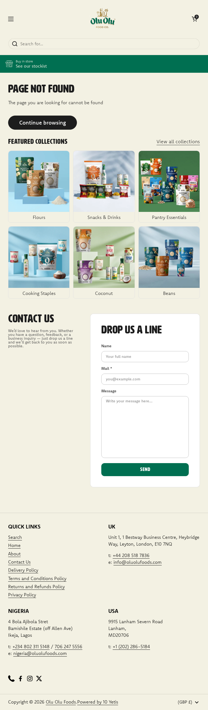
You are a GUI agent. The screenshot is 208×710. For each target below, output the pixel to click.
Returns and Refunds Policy (36, 586)
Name (106, 345)
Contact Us (19, 562)
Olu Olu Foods (61, 702)
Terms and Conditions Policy (37, 578)
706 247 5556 (68, 646)
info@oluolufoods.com (137, 562)
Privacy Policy (22, 594)
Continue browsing (42, 122)
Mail (106, 368)
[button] (194, 19)
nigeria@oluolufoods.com (40, 653)
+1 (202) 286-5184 (131, 646)
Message (108, 391)
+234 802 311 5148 (31, 646)
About (14, 553)
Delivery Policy (23, 570)
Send (145, 469)
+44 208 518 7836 (131, 555)
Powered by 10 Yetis (97, 702)
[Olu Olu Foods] (102, 19)
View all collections (178, 141)
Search (15, 537)
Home (14, 545)
